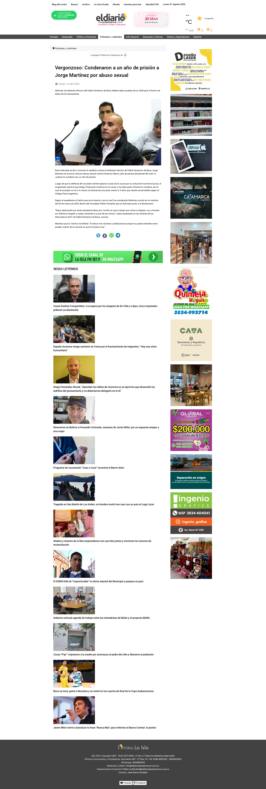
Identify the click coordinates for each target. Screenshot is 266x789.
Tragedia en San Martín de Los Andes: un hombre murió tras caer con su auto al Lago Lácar (103, 504)
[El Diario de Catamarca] (111, 19)
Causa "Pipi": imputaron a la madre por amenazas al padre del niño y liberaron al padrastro (103, 654)
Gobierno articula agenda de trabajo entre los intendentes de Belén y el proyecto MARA (101, 617)
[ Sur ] (166, 24)
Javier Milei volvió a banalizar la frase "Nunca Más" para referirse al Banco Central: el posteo (104, 727)
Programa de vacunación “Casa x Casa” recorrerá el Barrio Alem (88, 467)
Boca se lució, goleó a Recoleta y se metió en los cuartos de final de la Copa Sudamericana (103, 691)
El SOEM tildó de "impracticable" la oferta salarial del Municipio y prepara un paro (98, 581)
